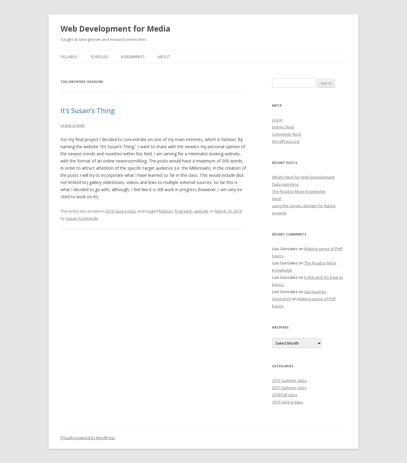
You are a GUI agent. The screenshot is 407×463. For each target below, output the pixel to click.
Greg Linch (281, 298)
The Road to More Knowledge (298, 191)
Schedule (99, 56)
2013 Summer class (289, 380)
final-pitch (183, 211)
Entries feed (283, 127)
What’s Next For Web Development (303, 177)
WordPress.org (285, 141)
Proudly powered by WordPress (87, 437)
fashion (166, 211)
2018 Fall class (284, 394)
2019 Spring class (120, 211)
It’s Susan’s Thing (87, 110)
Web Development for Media (115, 28)
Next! (276, 198)
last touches (315, 291)
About (164, 56)
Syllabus (68, 56)
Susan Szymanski (82, 218)
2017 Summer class (289, 387)
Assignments (133, 56)
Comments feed (286, 134)
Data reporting (285, 184)
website (201, 211)
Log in (277, 120)
